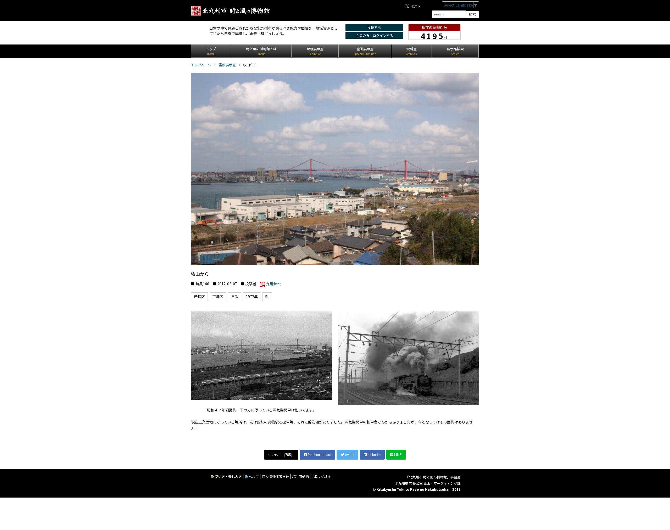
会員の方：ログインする (374, 35)
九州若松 (273, 283)
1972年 (252, 296)
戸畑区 (217, 296)
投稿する (374, 27)
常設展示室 (227, 64)
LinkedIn (374, 455)
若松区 (199, 296)
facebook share (319, 455)
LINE (397, 455)
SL (267, 296)
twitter (349, 455)
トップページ (201, 64)
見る (234, 296)
